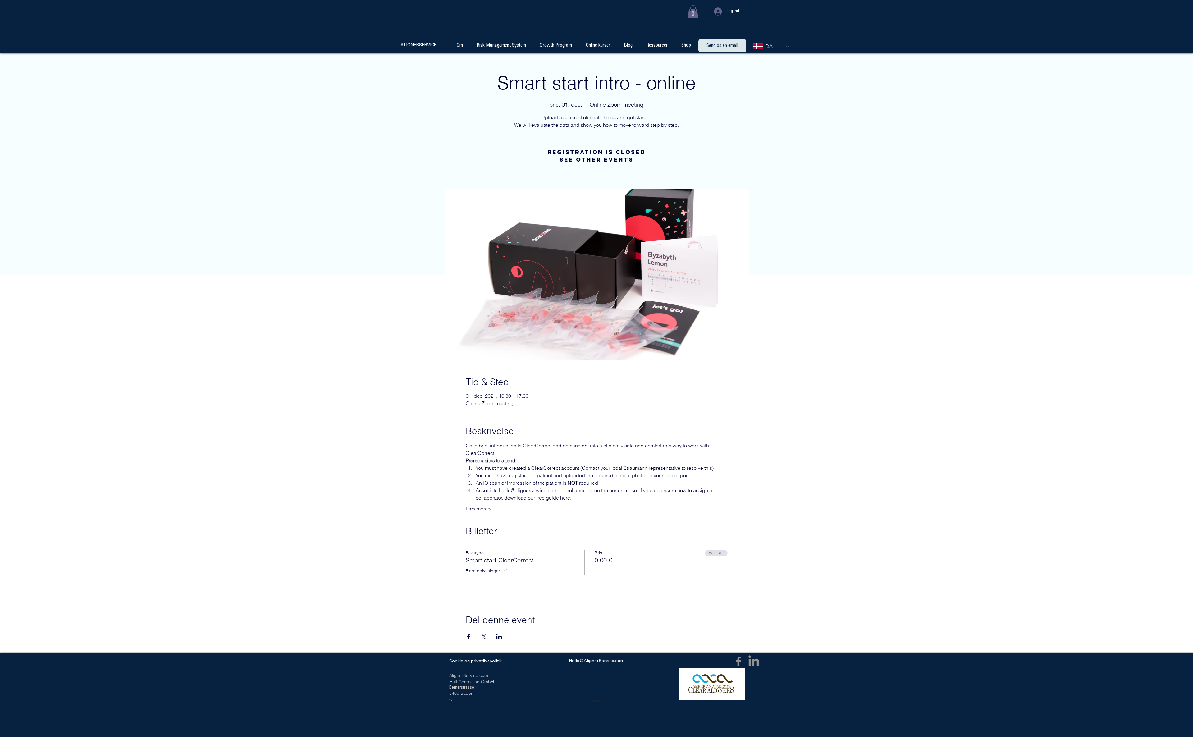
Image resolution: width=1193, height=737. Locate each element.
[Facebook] (738, 661)
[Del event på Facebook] (469, 636)
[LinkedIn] (753, 661)
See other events (596, 159)
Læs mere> (478, 509)
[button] (693, 11)
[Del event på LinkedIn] (499, 636)
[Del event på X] (484, 636)
